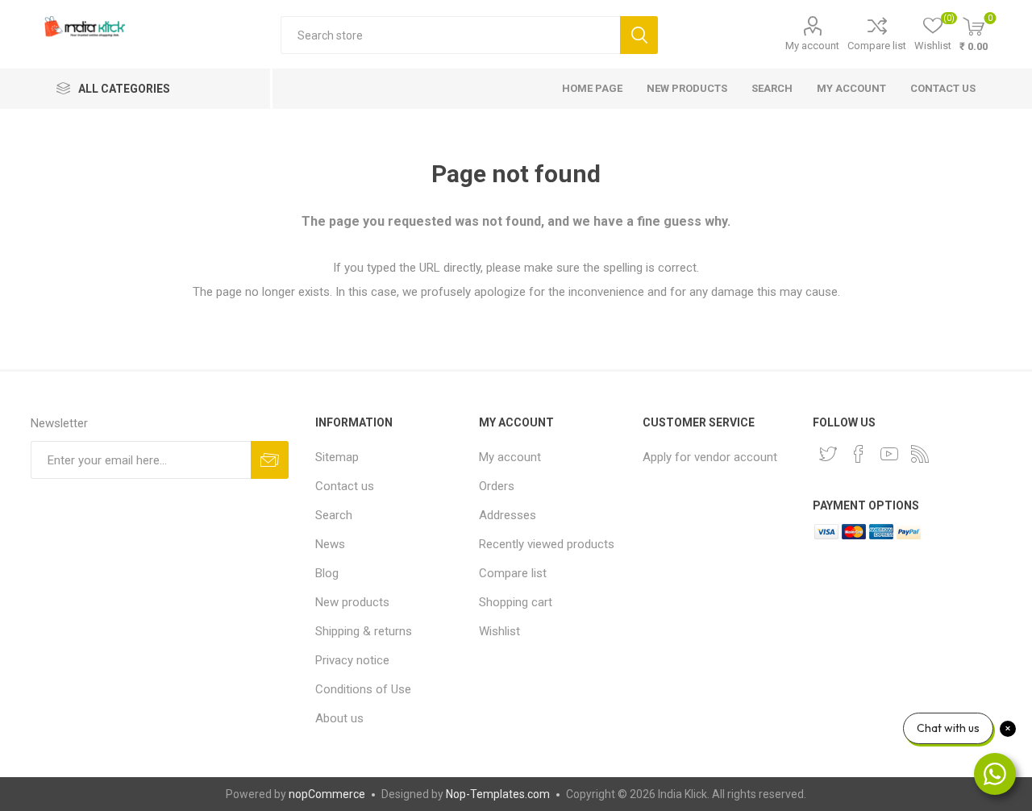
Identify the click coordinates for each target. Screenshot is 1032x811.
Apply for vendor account (710, 457)
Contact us (943, 88)
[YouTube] (889, 454)
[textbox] (450, 35)
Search (639, 35)
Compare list (876, 46)
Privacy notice (352, 660)
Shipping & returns (363, 631)
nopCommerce (327, 794)
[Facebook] (859, 454)
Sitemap (337, 457)
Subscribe (270, 460)
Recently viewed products (546, 544)
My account (812, 46)
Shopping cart (515, 602)
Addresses (507, 515)
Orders (496, 486)
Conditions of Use (363, 689)
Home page (592, 88)
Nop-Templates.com (498, 794)
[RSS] (920, 454)
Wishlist (499, 631)
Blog (327, 573)
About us (339, 718)
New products (687, 88)
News (330, 544)
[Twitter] (828, 454)
